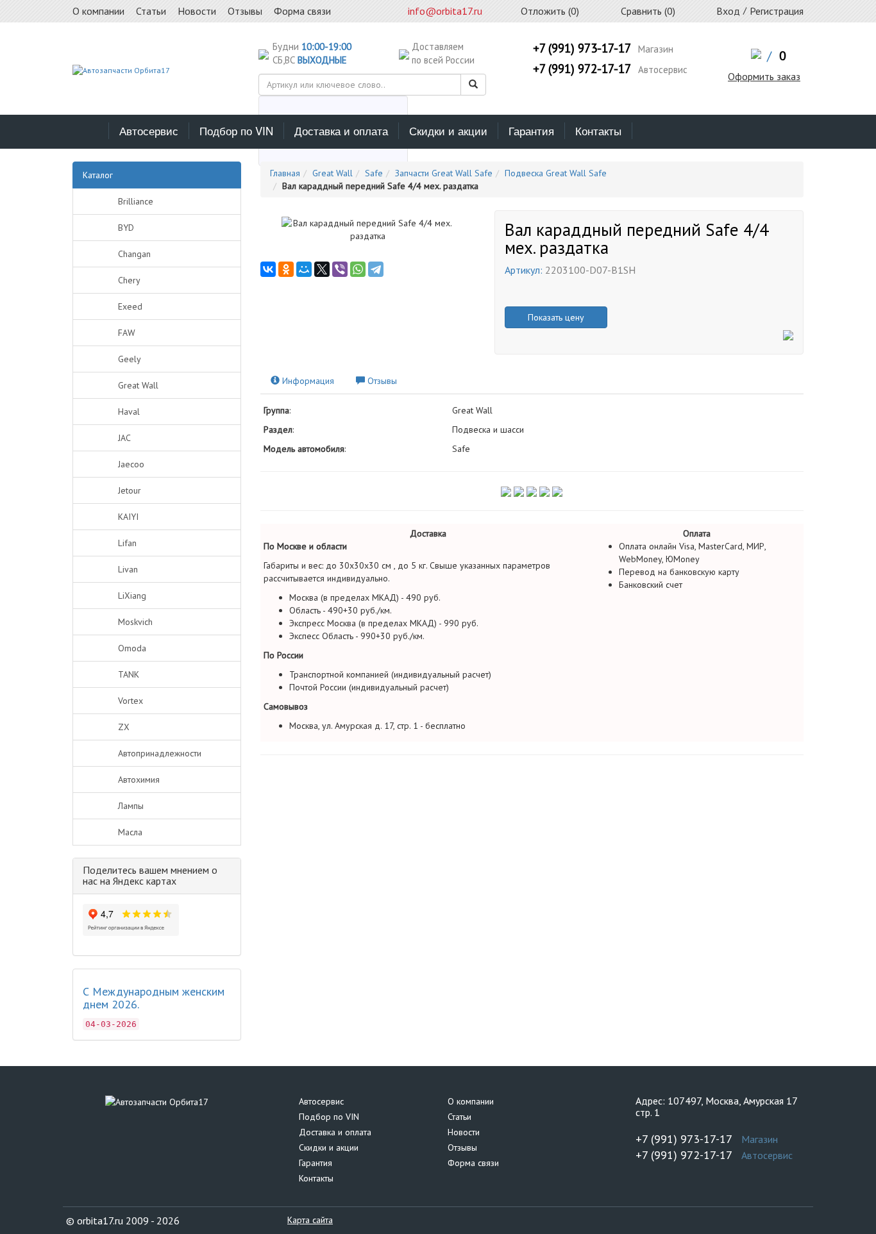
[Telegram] (375, 269)
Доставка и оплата (341, 130)
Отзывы (462, 1147)
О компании (471, 1101)
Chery (129, 280)
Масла (130, 832)
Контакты (598, 130)
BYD (126, 227)
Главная (285, 173)
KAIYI (128, 516)
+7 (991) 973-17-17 (582, 48)
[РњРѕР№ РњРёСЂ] (304, 269)
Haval (129, 411)
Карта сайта (310, 1220)
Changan (134, 254)
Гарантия (531, 130)
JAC (124, 438)
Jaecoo (131, 464)
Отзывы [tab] (381, 381)
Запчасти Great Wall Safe (444, 173)
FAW (126, 332)
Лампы (131, 806)
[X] (322, 269)
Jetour (129, 490)
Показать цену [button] (556, 317)
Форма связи (473, 1163)
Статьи (459, 1116)
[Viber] (340, 269)
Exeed (130, 306)
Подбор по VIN (236, 130)
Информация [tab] (307, 381)
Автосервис (148, 130)
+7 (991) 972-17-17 (582, 68)
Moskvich (135, 622)
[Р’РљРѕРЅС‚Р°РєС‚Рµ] (268, 269)
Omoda (132, 648)
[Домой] (90, 130)
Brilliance (135, 201)
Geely (129, 359)
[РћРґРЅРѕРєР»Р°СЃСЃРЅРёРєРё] (286, 269)
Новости (464, 1132)
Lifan (127, 543)
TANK (128, 674)
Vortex (130, 700)
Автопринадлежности (159, 753)
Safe (374, 173)
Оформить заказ (764, 76)
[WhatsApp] (358, 269)
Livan (128, 569)
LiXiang (132, 595)
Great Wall (138, 385)
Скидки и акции (448, 130)
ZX (124, 727)
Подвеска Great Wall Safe (556, 173)
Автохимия (139, 779)
